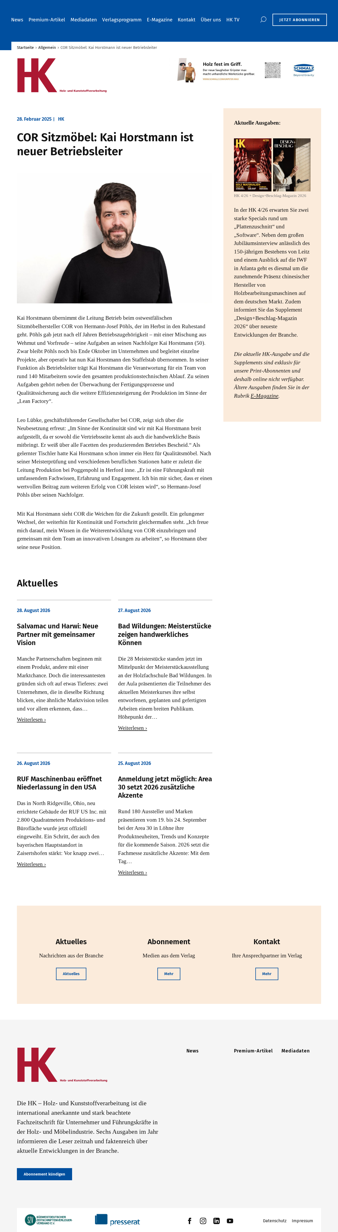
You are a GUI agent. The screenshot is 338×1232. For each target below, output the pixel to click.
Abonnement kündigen (44, 1174)
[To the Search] (263, 20)
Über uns (211, 20)
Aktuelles (71, 973)
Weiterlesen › (31, 719)
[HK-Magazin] (90, 75)
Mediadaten (84, 20)
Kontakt (186, 20)
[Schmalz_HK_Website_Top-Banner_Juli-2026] (245, 70)
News (17, 20)
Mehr (168, 973)
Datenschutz (275, 1220)
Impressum (302, 1220)
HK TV (233, 20)
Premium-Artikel (47, 20)
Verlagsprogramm (122, 20)
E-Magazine (159, 20)
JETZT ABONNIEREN (299, 19)
